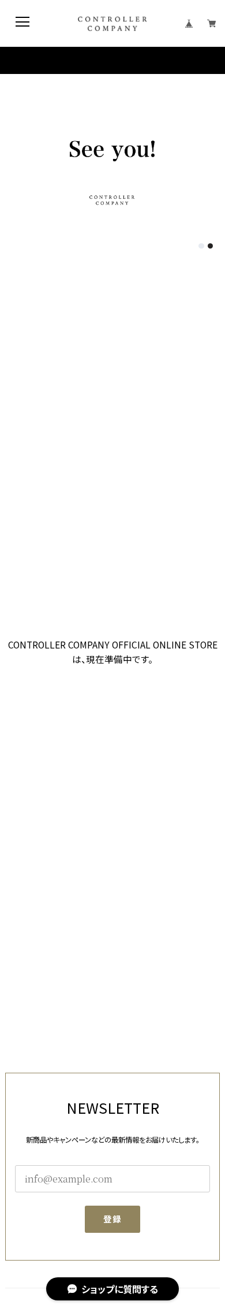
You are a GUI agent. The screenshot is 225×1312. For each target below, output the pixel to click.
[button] (201, 246)
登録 (112, 1219)
